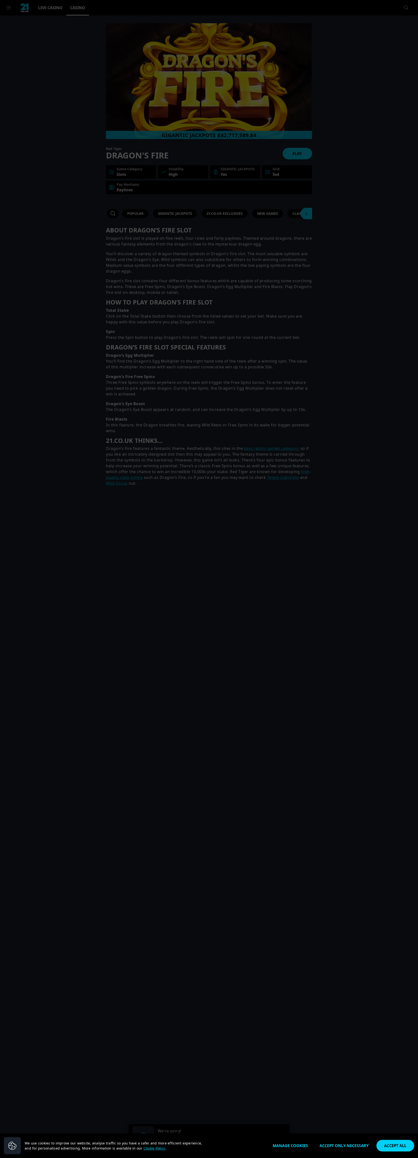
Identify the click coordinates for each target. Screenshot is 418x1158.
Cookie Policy (154, 1148)
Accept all (395, 1145)
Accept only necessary (344, 1145)
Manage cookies (290, 1145)
